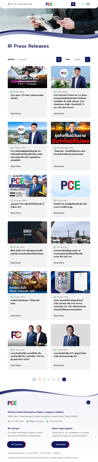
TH (77, 4)
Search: (11, 59)
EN (73, 4)
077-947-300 (17, 421)
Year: (67, 59)
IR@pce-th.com (36, 421)
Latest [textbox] (77, 59)
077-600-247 (55, 421)
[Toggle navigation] (88, 3)
